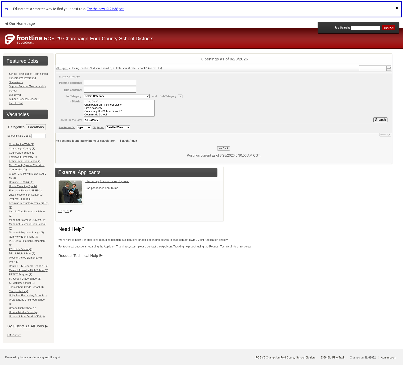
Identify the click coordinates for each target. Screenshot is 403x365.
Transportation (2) (19, 291)
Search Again (128, 140)
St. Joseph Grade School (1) (25, 278)
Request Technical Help (78, 256)
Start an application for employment (107, 181)
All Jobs (37, 326)
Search (380, 120)
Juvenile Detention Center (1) (26, 194)
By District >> (18, 326)
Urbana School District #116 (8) (27, 316)
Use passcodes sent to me (101, 188)
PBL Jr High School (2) (22, 253)
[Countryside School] (119, 114)
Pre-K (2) (14, 261)
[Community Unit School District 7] (119, 111)
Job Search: (342, 27)
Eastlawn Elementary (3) (23, 157)
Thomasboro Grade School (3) (26, 287)
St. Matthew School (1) (22, 282)
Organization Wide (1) (21, 144)
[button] (397, 9)
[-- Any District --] (119, 101)
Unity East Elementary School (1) (28, 295)
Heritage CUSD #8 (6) (21, 182)
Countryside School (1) (22, 152)
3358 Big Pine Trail (333, 357)
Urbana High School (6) (22, 308)
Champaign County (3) (22, 148)
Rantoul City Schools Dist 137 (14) (28, 266)
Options (384, 134)
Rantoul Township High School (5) (28, 270)
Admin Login (388, 357)
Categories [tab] (16, 127)
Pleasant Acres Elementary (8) (26, 257)
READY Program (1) (20, 274)
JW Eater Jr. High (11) (21, 199)
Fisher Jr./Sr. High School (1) (25, 161)
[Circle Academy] (119, 108)
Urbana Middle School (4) (23, 312)
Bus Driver (15, 94)
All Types (62, 68)
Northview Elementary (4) (23, 236)
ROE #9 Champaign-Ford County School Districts (285, 357)
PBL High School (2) (20, 249)
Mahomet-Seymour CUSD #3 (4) (27, 219)
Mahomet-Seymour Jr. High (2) (26, 232)
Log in (63, 211)
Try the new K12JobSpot (105, 9)
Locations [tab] (36, 127)
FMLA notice (14, 335)
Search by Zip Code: (19, 135)
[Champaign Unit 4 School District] (119, 104)
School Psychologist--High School (28, 73)
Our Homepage (22, 23)
